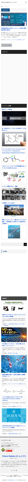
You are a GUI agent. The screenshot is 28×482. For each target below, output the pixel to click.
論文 (17, 353)
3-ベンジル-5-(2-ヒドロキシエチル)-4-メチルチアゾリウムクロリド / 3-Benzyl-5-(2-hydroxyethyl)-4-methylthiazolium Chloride (13, 150)
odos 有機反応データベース (15, 406)
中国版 (14, 476)
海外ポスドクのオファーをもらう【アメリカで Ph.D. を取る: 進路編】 (13, 315)
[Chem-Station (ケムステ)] (9, 2)
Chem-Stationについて (5, 475)
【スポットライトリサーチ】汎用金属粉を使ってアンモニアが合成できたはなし (14, 167)
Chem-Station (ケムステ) (14, 456)
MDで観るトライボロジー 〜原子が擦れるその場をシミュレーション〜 (13, 344)
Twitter (8, 476)
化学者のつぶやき (21, 39)
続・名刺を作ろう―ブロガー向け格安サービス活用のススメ (14, 129)
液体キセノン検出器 (7, 109)
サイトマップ (20, 475)
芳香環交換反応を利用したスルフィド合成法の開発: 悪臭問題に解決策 (14, 29)
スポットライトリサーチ (12, 39)
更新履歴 (15, 475)
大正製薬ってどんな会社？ (8, 203)
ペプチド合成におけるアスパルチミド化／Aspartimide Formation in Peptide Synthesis (12, 398)
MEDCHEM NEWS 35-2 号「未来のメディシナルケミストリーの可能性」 (13, 426)
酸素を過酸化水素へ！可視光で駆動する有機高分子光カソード (13, 375)
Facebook (25, 475)
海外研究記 (6, 325)
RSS (16, 470)
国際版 (11, 476)
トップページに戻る (6, 45)
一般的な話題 (11, 324)
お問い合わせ (19, 476)
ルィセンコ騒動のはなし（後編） (10, 186)
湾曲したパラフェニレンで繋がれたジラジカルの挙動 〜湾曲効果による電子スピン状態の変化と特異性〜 (14, 221)
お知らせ (11, 475)
